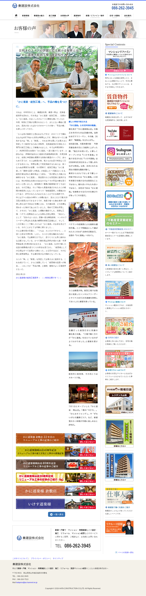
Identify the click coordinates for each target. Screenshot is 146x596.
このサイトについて (20, 558)
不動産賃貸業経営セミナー (119, 220)
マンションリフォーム (119, 60)
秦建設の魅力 (39, 16)
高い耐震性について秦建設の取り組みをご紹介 (119, 253)
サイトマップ (58, 558)
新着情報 (26, 16)
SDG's (119, 200)
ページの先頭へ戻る (126, 552)
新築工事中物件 (95, 16)
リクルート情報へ (119, 527)
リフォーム (119, 359)
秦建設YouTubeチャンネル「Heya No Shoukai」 (119, 133)
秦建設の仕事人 (119, 495)
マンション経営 (119, 290)
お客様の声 (64, 16)
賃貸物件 (77, 16)
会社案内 (128, 16)
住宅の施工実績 (119, 326)
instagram (119, 154)
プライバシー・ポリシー (40, 558)
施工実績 (52, 16)
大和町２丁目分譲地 (119, 177)
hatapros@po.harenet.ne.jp (26, 582)
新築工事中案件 (114, 16)
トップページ (16, 16)
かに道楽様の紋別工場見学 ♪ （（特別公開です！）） (39, 278)
